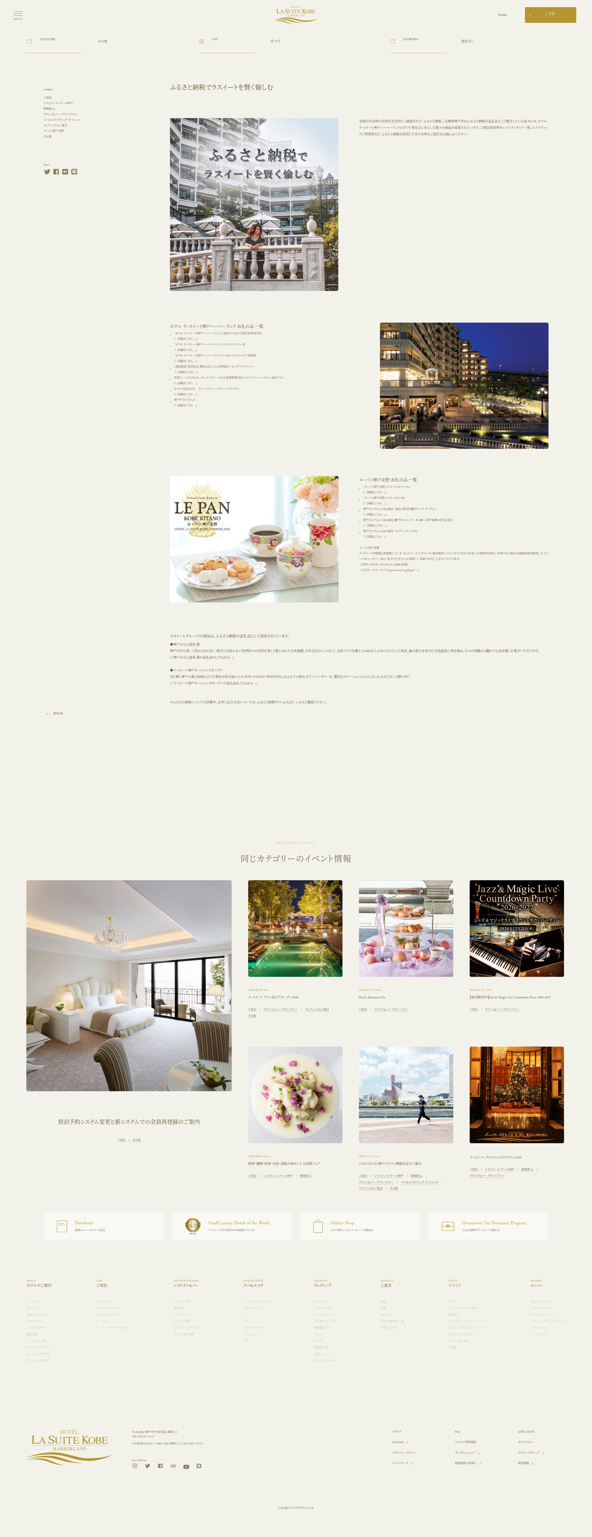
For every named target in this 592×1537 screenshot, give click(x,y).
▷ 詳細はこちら (183, 339)
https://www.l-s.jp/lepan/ (401, 570)
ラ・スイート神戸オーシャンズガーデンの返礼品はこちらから (213, 683)
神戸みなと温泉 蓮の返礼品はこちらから (201, 657)
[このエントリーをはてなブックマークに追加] (65, 172)
